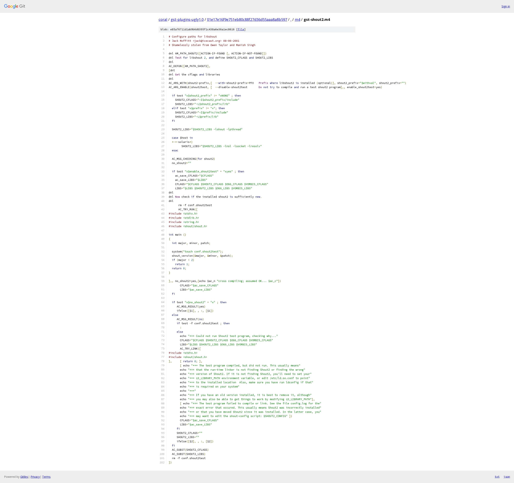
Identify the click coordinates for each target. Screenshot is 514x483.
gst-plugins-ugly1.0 (187, 19)
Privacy (35, 477)
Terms (46, 477)
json (507, 476)
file (241, 29)
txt (497, 476)
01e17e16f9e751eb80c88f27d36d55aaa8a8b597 (247, 19)
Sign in (506, 6)
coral (163, 19)
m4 (297, 19)
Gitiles (24, 477)
